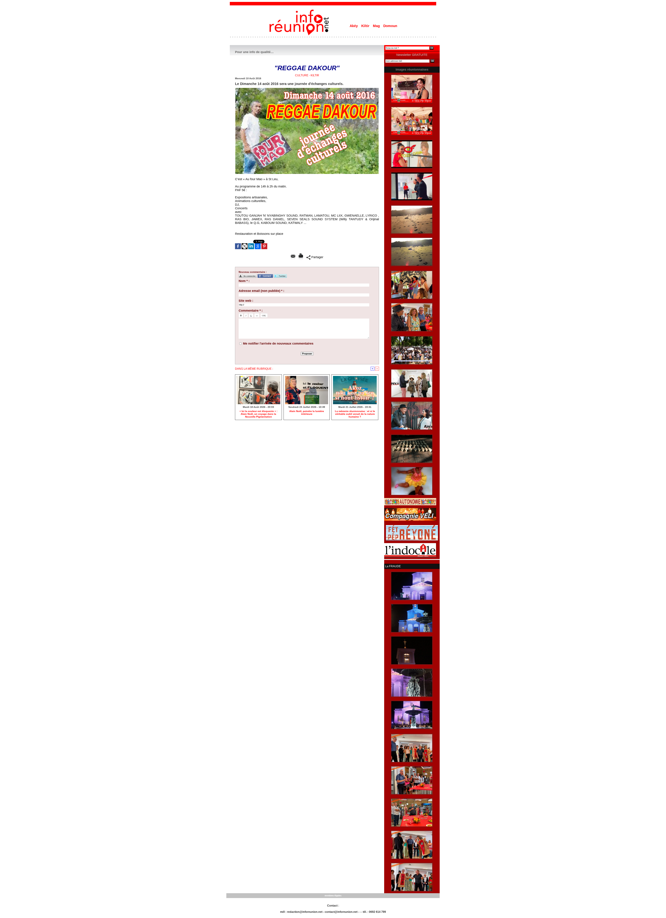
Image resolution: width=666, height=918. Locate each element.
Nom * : (244, 281)
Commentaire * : (251, 310)
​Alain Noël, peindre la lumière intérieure (306, 412)
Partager (316, 257)
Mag (377, 26)
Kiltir (365, 26)
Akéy (354, 26)
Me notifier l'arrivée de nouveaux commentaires (278, 343)
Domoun (390, 26)
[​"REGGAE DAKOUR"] (307, 89)
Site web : (246, 300)
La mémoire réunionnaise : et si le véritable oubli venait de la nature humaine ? (355, 414)
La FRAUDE (393, 566)
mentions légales (333, 895)
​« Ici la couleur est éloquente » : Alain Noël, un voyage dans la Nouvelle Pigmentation (259, 414)
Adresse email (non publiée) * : (261, 291)
